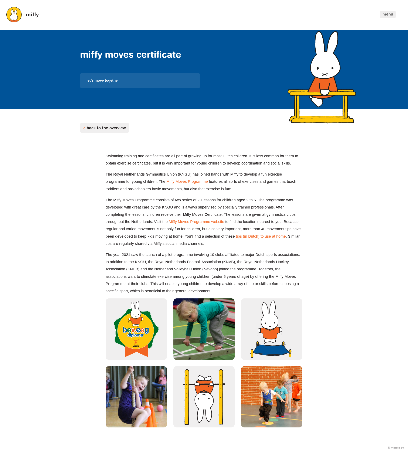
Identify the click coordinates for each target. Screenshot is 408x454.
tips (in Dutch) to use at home (261, 236)
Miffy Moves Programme (187, 181)
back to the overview (106, 128)
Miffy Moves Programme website (196, 222)
